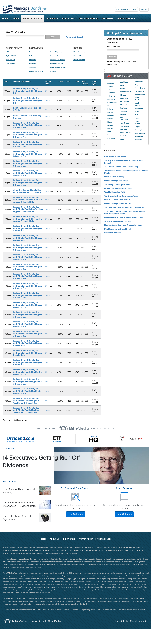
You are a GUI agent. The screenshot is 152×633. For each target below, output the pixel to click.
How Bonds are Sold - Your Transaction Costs (123, 225)
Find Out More (75, 514)
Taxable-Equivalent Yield (114, 192)
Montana (123, 108)
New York (123, 129)
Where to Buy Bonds (113, 232)
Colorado (111, 99)
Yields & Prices (79, 56)
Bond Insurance (88, 18)
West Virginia (140, 133)
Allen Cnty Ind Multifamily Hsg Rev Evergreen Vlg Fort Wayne (27, 191)
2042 (47, 343)
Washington (139, 130)
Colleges (32, 63)
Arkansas (111, 93)
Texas (137, 111)
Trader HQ (130, 439)
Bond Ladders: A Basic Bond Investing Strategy (124, 217)
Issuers (32, 52)
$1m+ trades (10, 63)
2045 (47, 400)
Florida (110, 112)
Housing (53, 71)
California (111, 96)
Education (68, 18)
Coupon (60, 81)
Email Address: (113, 46)
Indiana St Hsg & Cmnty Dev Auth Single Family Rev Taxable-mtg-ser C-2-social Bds (28, 199)
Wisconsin (139, 136)
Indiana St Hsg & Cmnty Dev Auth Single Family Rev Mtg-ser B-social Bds (27, 343)
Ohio (122, 139)
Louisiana (124, 82)
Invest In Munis (126, 18)
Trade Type (94, 82)
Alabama (110, 83)
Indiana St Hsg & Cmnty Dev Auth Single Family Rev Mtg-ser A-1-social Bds (27, 266)
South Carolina (138, 99)
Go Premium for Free (126, 9)
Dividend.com (21, 439)
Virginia (137, 126)
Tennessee (139, 108)
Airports (32, 67)
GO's (31, 56)
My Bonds (107, 18)
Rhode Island (140, 94)
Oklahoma (139, 81)
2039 (47, 191)
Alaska (110, 86)
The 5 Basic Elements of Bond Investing (121, 166)
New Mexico (124, 126)
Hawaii (110, 119)
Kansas (110, 135)
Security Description (21, 81)
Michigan (123, 95)
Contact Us (69, 539)
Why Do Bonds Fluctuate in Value (118, 221)
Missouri (123, 105)
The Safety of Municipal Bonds (117, 184)
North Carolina (125, 132)
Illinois (110, 125)
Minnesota (124, 98)
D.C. (109, 106)
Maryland (123, 88)
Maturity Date (48, 82)
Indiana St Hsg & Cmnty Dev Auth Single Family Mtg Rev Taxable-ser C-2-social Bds (26, 400)
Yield (77, 81)
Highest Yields (11, 56)
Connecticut (112, 102)
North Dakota (125, 136)
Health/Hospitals (56, 63)
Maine (122, 85)
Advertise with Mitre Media (46, 620)
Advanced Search (75, 36)
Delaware (111, 109)
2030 (47, 109)
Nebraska (123, 111)
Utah (136, 115)
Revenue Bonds (56, 56)
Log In (144, 9)
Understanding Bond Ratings (116, 180)
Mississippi (124, 101)
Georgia (110, 115)
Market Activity (32, 18)
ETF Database (57, 439)
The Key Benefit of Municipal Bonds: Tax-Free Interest (123, 161)
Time (6, 81)
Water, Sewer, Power (57, 67)
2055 (47, 305)
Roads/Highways (56, 52)
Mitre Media (17, 621)
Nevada (123, 114)
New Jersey (124, 123)
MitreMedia (74, 428)
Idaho (109, 122)
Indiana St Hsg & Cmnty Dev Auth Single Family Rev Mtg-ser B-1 (27, 91)
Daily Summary (79, 52)
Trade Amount (84, 82)
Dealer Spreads (79, 59)
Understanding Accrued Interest (117, 203)
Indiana (110, 128)
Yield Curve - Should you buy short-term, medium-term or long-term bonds (125, 212)
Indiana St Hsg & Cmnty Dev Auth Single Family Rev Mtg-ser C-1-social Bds (27, 125)
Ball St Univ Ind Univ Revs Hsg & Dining (27, 108)
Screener (52, 18)
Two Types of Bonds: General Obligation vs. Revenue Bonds (126, 171)
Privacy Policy (86, 539)
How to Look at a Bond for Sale (117, 199)
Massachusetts (126, 92)
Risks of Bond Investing (114, 176)
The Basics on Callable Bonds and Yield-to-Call (124, 207)
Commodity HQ (94, 439)
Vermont (138, 118)
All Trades (9, 52)
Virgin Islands (137, 122)
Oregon (137, 85)
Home (5, 18)
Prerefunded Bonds (57, 59)
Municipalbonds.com (25, 9)
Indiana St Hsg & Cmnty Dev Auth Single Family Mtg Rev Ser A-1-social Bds (27, 372)
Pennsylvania (140, 88)
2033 (47, 163)
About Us (54, 539)
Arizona (110, 89)
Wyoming (138, 139)
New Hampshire (124, 118)
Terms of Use (104, 539)
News (16, 18)
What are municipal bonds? (115, 156)
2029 (47, 199)
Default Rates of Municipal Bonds (118, 188)
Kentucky (111, 138)
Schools (32, 59)
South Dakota (137, 104)
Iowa (109, 131)
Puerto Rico (139, 91)
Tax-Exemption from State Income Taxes (121, 196)
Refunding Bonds (36, 71)
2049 (47, 91)
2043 (47, 125)
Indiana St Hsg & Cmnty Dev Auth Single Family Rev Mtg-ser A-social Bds (27, 228)
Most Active (10, 59)
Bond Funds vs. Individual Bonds (118, 228)
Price (68, 81)
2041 (47, 372)
